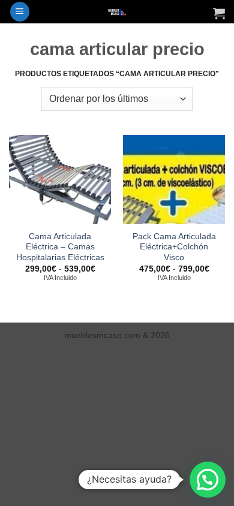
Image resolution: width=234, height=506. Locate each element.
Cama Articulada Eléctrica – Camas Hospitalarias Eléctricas (60, 247)
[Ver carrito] (219, 13)
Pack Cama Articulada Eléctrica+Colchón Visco (174, 247)
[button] (19, 12)
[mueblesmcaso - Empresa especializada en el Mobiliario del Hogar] (117, 11)
